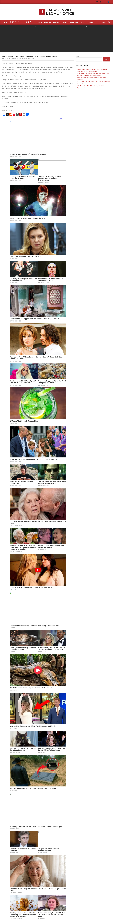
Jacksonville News (29, 58)
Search (78, 56)
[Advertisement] (56, 40)
